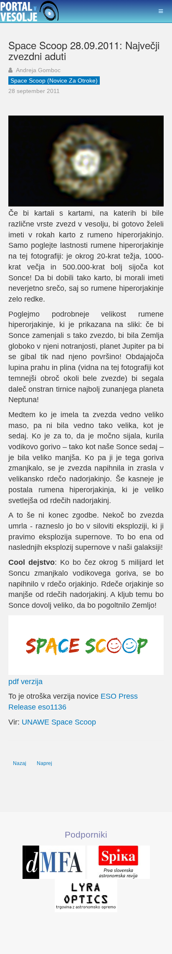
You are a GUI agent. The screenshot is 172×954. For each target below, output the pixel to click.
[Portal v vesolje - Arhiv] (29, 11)
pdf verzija (25, 681)
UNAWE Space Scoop (59, 722)
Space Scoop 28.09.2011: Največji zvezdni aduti (83, 50)
